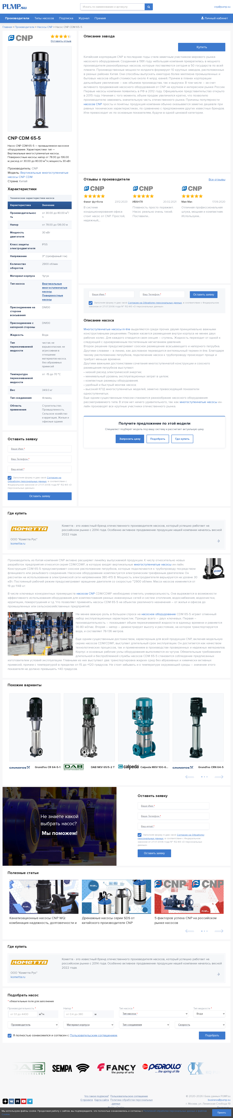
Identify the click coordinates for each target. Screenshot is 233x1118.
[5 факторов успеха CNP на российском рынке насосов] (189, 896)
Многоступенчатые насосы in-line (107, 329)
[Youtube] (23, 1103)
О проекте (86, 1099)
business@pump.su (219, 1100)
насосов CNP (93, 104)
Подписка (66, 18)
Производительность (21, 1008)
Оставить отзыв (61, 41)
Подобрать (157, 439)
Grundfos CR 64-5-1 (47, 767)
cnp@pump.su (222, 7)
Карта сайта (101, 1099)
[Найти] (149, 6)
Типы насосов (44, 18)
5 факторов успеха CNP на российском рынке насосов (186, 920)
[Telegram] (30, 1103)
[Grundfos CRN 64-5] (198, 727)
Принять (221, 1112)
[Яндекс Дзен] (5, 1103)
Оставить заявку (154, 853)
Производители (17, 18)
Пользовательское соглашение (129, 1096)
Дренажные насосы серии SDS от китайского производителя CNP (108, 920)
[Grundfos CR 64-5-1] (35, 727)
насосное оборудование (158, 614)
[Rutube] (17, 1103)
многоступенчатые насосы (198, 402)
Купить (201, 47)
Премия (100, 18)
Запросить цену (129, 439)
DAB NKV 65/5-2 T (103, 767)
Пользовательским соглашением (93, 1035)
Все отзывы (217, 179)
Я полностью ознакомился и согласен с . (65, 1035)
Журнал (83, 18)
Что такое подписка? (96, 1096)
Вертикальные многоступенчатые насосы (54, 287)
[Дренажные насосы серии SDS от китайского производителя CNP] (116, 896)
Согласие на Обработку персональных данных (155, 302)
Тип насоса (125, 1008)
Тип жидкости (201, 1008)
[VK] (11, 1103)
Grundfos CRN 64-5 (211, 767)
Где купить (182, 439)
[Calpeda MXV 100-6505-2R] (143, 727)
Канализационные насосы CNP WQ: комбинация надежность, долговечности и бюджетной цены (43, 920)
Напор (67, 1008)
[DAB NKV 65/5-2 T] (89, 727)
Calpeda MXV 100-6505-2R (154, 767)
